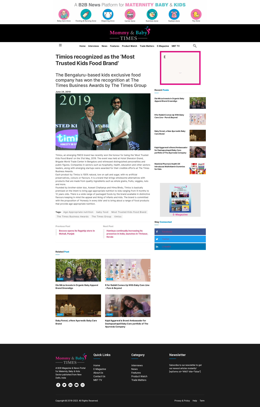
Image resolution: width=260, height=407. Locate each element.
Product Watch (129, 46)
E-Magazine (163, 46)
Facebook (166, 231)
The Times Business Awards (73, 216)
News (104, 46)
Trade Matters (147, 46)
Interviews (93, 46)
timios (117, 216)
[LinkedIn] (70, 385)
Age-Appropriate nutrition (78, 212)
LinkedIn (166, 246)
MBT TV (176, 46)
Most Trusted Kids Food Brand (128, 212)
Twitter (165, 239)
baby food (102, 212)
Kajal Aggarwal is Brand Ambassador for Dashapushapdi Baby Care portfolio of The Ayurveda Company (126, 323)
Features (114, 46)
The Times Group (101, 216)
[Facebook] (58, 385)
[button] (60, 45)
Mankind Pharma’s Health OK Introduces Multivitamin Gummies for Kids (170, 166)
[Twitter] (64, 385)
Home (82, 46)
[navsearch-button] (194, 46)
